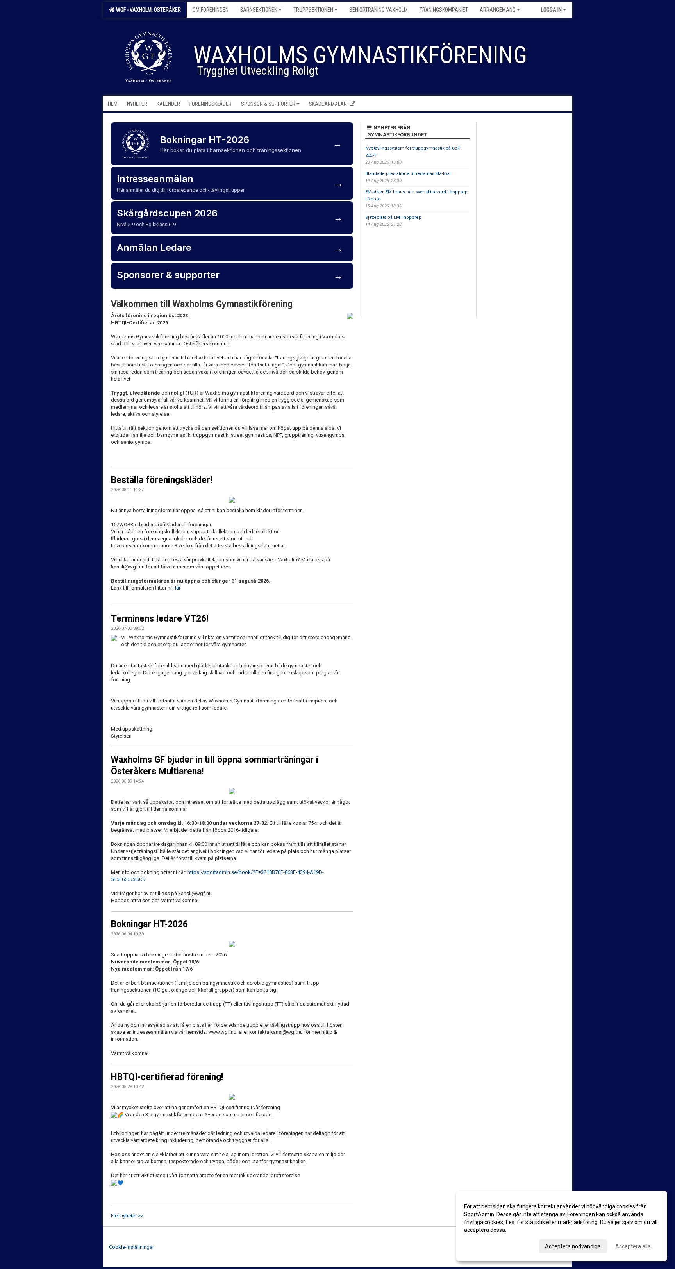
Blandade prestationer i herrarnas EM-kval (408, 173)
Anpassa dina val (485, 1245)
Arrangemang (498, 10)
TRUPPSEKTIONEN (313, 10)
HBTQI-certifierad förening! (167, 1077)
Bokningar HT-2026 (149, 924)
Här (176, 588)
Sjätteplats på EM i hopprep (393, 217)
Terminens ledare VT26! (159, 618)
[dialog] (561, 1226)
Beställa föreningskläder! (161, 480)
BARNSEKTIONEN (258, 10)
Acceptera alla (633, 1246)
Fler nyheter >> (127, 1216)
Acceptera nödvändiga (573, 1246)
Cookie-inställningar (131, 1247)
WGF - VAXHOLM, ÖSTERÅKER (147, 10)
